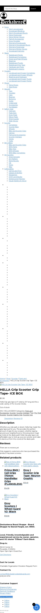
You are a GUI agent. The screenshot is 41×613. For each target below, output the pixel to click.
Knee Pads (13, 115)
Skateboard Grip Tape (17, 65)
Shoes (6, 83)
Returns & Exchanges (8, 589)
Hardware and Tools (16, 67)
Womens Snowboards (17, 43)
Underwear (13, 103)
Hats (10, 95)
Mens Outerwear (15, 35)
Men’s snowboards (16, 29)
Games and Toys (15, 171)
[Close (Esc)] (7, 610)
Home (2, 379)
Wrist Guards (14, 119)
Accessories (13, 105)
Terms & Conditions (7, 591)
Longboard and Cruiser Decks (20, 81)
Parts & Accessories (16, 39)
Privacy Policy (5, 593)
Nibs (10, 167)
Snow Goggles (14, 41)
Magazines (13, 175)
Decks (11, 139)
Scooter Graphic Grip (14, 415)
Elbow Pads (13, 117)
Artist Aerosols (14, 157)
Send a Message (6, 597)
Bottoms (12, 99)
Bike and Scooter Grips (17, 131)
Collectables (9, 169)
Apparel (7, 89)
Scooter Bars (14, 127)
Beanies (12, 97)
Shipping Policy (6, 587)
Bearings (12, 61)
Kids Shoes (13, 87)
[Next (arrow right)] (3, 612)
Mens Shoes (13, 85)
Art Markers (13, 159)
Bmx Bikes (8, 143)
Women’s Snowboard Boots (19, 45)
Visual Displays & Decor (17, 181)
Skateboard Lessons (16, 69)
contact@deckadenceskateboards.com (15, 574)
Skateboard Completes (17, 57)
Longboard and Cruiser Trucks (20, 79)
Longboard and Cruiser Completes (22, 73)
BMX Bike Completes (17, 153)
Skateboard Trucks (16, 63)
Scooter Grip (28, 415)
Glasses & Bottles (15, 173)
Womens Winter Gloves (18, 49)
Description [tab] (8, 419)
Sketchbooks (14, 161)
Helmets (12, 111)
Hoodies (12, 93)
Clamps (11, 133)
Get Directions (5, 555)
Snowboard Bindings (16, 31)
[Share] (5, 610)
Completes (13, 125)
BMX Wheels (14, 151)
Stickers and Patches (17, 179)
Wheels (12, 129)
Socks (11, 101)
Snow (6, 27)
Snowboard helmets (16, 51)
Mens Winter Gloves (16, 37)
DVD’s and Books (15, 177)
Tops (10, 91)
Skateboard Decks (16, 55)
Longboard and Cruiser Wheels (20, 75)
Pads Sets (12, 113)
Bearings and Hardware (18, 77)
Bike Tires (12, 149)
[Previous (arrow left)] (1, 612)
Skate (6, 53)
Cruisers (7, 71)
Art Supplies (8, 155)
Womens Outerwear (16, 47)
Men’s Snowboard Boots (18, 33)
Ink (10, 163)
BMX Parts (13, 147)
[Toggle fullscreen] (3, 610)
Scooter (7, 123)
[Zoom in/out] (1, 610)
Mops (11, 165)
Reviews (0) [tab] (18, 419)
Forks (11, 141)
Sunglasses (13, 107)
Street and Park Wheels (18, 59)
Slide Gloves (13, 121)
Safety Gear (8, 109)
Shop (8, 379)
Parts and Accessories (17, 135)
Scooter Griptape (15, 137)
